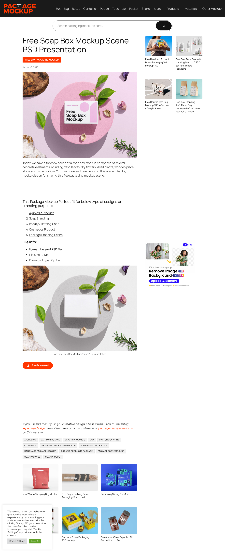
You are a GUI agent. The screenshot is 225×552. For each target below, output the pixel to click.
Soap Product (53, 456)
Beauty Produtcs (75, 439)
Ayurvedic (30, 439)
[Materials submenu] (198, 9)
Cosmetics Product (42, 229)
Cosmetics (30, 445)
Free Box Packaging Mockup (42, 59)
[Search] (164, 25)
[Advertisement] (82, 188)
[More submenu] (162, 9)
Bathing (46, 224)
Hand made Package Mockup (40, 451)
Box (92, 439)
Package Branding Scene (46, 235)
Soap (32, 218)
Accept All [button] (35, 541)
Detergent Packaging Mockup (59, 445)
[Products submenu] (181, 9)
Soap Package (32, 456)
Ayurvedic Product (41, 213)
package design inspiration (116, 428)
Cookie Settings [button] (17, 540)
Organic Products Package (77, 451)
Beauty (34, 224)
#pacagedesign (34, 428)
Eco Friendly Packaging (94, 445)
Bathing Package (50, 439)
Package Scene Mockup (111, 451)
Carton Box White (109, 439)
